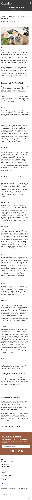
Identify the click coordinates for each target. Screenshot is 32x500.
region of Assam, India (13, 152)
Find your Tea (5, 466)
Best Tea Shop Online (16, 495)
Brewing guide (5, 464)
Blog (2, 459)
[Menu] (30, 2)
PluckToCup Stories (16, 7)
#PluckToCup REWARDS (7, 462)
